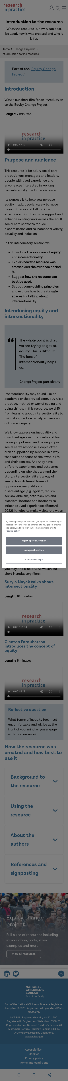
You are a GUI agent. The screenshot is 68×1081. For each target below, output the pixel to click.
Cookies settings (34, 559)
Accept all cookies (34, 550)
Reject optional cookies (34, 540)
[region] (34, 540)
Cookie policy (13, 531)
